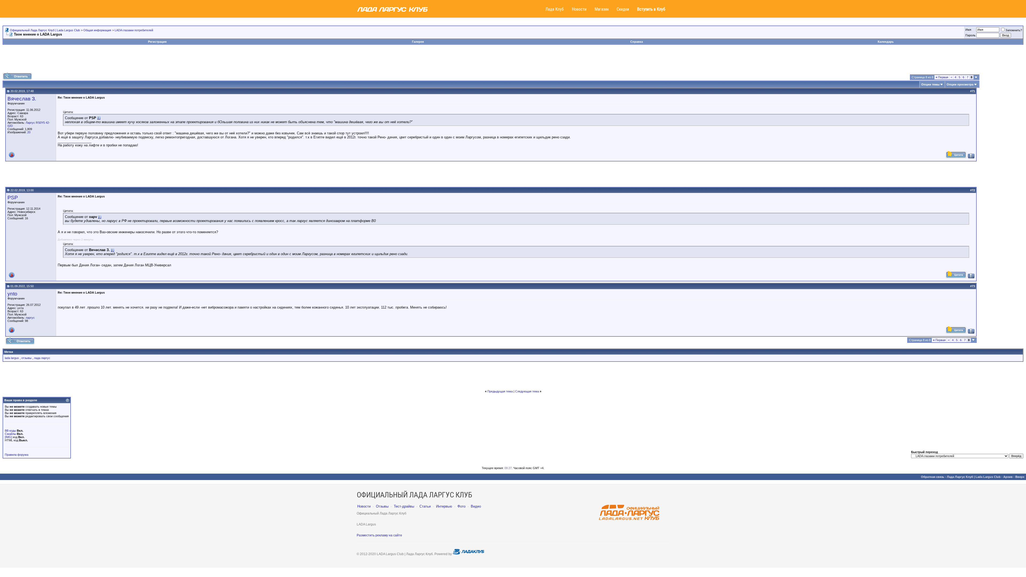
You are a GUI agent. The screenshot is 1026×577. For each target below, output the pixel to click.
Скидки (623, 9)
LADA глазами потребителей (134, 30)
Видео (476, 506)
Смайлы (10, 433)
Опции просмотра (960, 84)
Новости (579, 9)
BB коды (10, 430)
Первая (942, 77)
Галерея (418, 41)
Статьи (425, 506)
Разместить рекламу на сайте (379, 535)
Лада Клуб (554, 9)
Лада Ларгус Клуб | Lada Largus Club (974, 476)
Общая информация (97, 30)
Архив (1008, 476)
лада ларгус (42, 358)
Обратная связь (932, 476)
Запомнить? (1013, 30)
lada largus (12, 358)
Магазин (601, 9)
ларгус (30, 317)
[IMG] (8, 437)
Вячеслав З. (21, 99)
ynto (12, 294)
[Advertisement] (513, 61)
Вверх (1019, 476)
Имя (968, 29)
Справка (636, 41)
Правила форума (16, 454)
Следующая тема (527, 391)
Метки (8, 351)
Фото (461, 506)
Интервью (444, 506)
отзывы (26, 358)
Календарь (886, 41)
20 (28, 132)
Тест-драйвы (404, 506)
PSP (12, 197)
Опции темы (930, 84)
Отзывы (382, 506)
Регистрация (157, 41)
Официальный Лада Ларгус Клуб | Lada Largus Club (45, 30)
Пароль (970, 35)
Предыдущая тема (500, 391)
